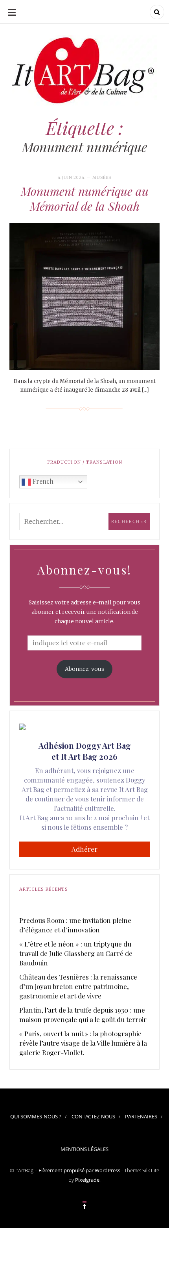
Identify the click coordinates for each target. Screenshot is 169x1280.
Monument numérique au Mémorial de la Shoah (85, 198)
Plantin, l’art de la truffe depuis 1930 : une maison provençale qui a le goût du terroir (83, 1015)
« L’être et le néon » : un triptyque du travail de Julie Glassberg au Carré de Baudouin (75, 953)
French (42, 481)
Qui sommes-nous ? (35, 1116)
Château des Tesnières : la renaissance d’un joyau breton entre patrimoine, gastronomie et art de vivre (78, 986)
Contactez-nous (93, 1116)
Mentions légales (84, 1149)
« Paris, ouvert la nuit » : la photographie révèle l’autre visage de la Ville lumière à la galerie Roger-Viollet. (83, 1043)
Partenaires (141, 1116)
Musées (101, 177)
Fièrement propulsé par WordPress (79, 1170)
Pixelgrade (87, 1179)
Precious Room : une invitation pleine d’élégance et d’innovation (75, 925)
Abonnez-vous (84, 668)
